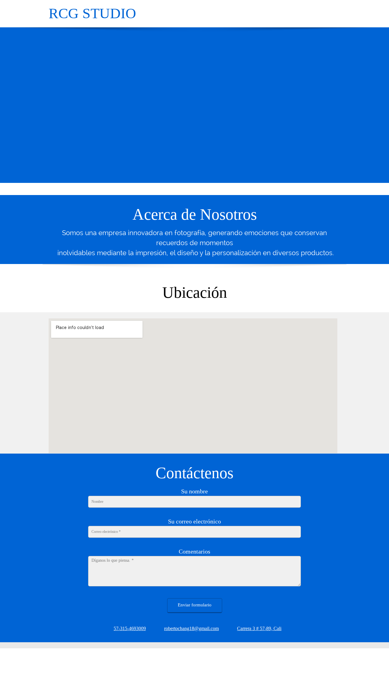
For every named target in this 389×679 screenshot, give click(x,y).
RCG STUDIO (92, 13)
